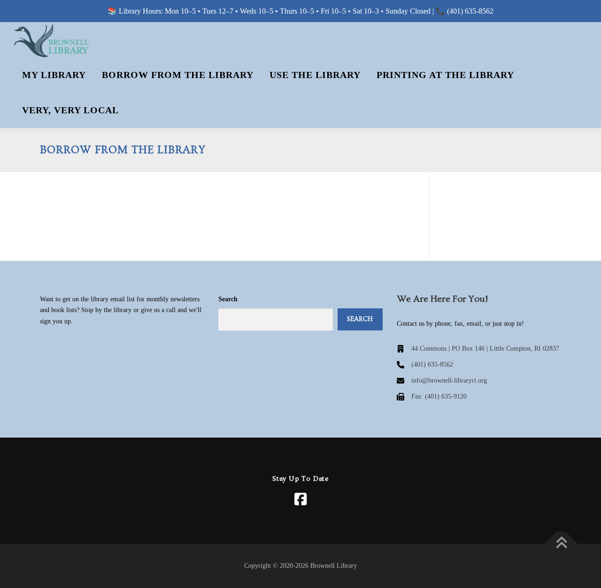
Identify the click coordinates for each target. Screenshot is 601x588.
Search (228, 299)
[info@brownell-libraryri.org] (442, 380)
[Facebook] (300, 499)
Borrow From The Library (178, 75)
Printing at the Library (445, 75)
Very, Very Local (70, 110)
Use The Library (315, 75)
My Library (54, 75)
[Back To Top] (561, 544)
